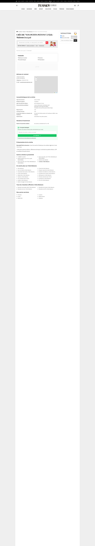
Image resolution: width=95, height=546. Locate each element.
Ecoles (19, 196)
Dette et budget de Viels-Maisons (25, 182)
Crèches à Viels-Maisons (44, 161)
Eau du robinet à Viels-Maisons (24, 170)
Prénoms (61, 9)
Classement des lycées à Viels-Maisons (26, 171)
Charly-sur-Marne (30, 45)
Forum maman (70, 9)
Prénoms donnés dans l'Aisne (45, 176)
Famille (50, 1)
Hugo (74, 1)
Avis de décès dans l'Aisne (23, 178)
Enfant (41, 9)
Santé (54, 1)
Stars (61, 1)
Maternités (20, 198)
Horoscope (69, 1)
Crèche (20, 31)
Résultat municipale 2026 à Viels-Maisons (27, 187)
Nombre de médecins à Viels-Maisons (47, 171)
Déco (35, 1)
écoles (55, 9)
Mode (19, 1)
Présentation (41, 59)
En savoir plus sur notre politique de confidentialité (27, 138)
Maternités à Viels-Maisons (23, 175)
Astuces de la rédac (65, 37)
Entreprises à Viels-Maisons (45, 178)
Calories (40, 194)
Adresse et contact (23, 57)
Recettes (31, 1)
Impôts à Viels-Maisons (23, 180)
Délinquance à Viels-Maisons (45, 175)
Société (57, 1)
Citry (37, 45)
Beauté (22, 1)
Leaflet (56, 92)
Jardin (38, 1)
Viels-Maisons (30, 31)
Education (48, 9)
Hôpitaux (41, 198)
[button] (36, 78)
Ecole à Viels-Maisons (22, 173)
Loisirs (65, 1)
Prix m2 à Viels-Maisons (44, 180)
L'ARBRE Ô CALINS (22, 156)
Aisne (24, 31)
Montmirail (41, 45)
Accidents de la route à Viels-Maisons (47, 173)
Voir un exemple (74, 36)
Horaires (41, 57)
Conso (23, 9)
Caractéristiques (22, 59)
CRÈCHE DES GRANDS (43, 160)
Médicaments (42, 196)
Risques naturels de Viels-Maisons (46, 170)
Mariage (46, 1)
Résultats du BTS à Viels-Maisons (46, 189)
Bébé (35, 9)
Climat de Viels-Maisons (44, 168)
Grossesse (29, 9)
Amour (42, 1)
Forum (78, 1)
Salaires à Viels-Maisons (23, 176)
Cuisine (26, 1)
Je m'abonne (36, 135)
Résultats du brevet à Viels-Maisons (46, 187)
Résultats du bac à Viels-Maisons (25, 189)
